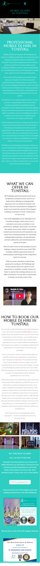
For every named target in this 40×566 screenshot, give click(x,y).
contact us (18, 360)
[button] (25, 4)
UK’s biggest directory (30, 531)
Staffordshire (27, 332)
